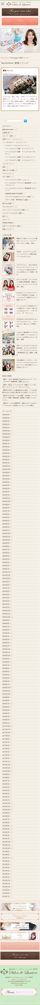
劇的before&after (7, 129)
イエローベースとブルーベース (15, 145)
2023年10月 (6, 501)
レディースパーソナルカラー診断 (13, 210)
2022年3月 (5, 562)
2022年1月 (5, 569)
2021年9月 (5, 581)
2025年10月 (6, 434)
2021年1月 (5, 607)
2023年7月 (5, 511)
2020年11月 (6, 614)
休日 (3, 216)
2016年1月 (5, 800)
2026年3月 (5, 421)
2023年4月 (5, 520)
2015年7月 (5, 819)
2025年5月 (5, 450)
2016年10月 (6, 771)
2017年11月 (6, 729)
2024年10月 (6, 469)
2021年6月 (5, 591)
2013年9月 (5, 890)
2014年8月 (5, 854)
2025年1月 (5, 463)
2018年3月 (5, 716)
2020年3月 (5, 639)
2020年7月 (5, 626)
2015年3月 (5, 832)
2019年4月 (5, 675)
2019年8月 (5, 662)
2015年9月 (5, 813)
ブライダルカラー (8, 206)
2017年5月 (5, 748)
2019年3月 (5, 678)
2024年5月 (5, 482)
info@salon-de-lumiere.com (19, 983)
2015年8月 (5, 816)
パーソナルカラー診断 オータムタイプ (18, 160)
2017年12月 (6, 726)
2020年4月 (5, 636)
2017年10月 (6, 732)
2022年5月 (5, 556)
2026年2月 (5, 424)
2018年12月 (6, 687)
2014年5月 (5, 864)
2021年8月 (5, 585)
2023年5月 (5, 517)
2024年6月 (5, 479)
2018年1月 (5, 723)
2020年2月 (5, 642)
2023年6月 (5, 514)
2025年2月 (5, 459)
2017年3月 (5, 755)
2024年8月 (5, 475)
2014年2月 (5, 874)
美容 (3, 167)
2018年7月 (5, 704)
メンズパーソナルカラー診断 (12, 213)
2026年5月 (5, 414)
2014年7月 (5, 858)
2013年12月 (6, 880)
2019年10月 (6, 655)
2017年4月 (5, 752)
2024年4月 (5, 485)
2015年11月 (6, 806)
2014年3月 (5, 870)
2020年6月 (5, 630)
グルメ (4, 219)
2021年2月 (5, 604)
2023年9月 (5, 504)
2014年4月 (5, 867)
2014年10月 (6, 848)
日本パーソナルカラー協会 (11, 226)
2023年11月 (6, 498)
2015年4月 (5, 829)
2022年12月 (6, 533)
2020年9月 (5, 620)
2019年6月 (5, 668)
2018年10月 (6, 694)
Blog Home (4, 58)
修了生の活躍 (6, 203)
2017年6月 (5, 745)
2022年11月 (6, 537)
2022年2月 (5, 565)
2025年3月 (5, 456)
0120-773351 (19, 985)
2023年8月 (5, 508)
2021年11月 (6, 575)
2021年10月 (6, 578)
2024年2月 (5, 492)
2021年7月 (5, 588)
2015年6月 (5, 822)
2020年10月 (6, 617)
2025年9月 (5, 437)
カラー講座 (6, 176)
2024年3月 (5, 488)
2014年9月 (5, 851)
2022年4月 (5, 559)
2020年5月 (5, 633)
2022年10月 (6, 540)
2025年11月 (6, 431)
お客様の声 (6, 133)
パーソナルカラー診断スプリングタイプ (18, 157)
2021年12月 (6, 572)
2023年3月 (5, 524)
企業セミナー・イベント (10, 139)
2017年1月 (5, 761)
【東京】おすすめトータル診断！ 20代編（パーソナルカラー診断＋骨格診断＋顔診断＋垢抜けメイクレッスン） (19, 398)
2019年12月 (6, 649)
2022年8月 (5, 546)
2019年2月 (5, 681)
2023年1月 (5, 530)
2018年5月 (5, 710)
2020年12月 (6, 610)
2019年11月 (6, 652)
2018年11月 (6, 691)
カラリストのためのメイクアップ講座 (18, 196)
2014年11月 (6, 845)
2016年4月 (5, 790)
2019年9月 (5, 659)
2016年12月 (6, 765)
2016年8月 (5, 777)
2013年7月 (5, 896)
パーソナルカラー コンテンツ (12, 142)
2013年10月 (6, 887)
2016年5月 (5, 787)
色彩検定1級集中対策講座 (14, 193)
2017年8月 (5, 739)
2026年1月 (5, 427)
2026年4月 (5, 418)
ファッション (6, 173)
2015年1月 (5, 838)
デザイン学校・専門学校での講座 (16, 200)
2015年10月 (6, 809)
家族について (6, 229)
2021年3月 (5, 601)
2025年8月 (5, 440)
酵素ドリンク (8, 70)
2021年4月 (5, 598)
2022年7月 (5, 549)
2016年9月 (5, 774)
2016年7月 (5, 781)
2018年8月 (5, 700)
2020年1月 (5, 646)
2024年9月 (5, 472)
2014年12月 (6, 842)
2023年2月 (5, 527)
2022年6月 (5, 553)
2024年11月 (6, 466)
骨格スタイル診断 (8, 170)
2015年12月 (6, 803)
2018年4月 (5, 713)
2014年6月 (5, 861)
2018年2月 (5, 720)
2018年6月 (5, 707)
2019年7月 (5, 665)
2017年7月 (5, 742)
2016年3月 (5, 793)
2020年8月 (5, 623)
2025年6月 (5, 447)
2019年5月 (5, 671)
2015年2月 (5, 835)
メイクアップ (6, 164)
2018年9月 (5, 697)
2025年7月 (5, 443)
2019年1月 (5, 684)
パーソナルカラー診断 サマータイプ (18, 148)
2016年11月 (6, 768)
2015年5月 (5, 826)
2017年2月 (5, 758)
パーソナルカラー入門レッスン (15, 180)
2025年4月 (5, 453)
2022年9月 (5, 543)
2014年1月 (5, 877)
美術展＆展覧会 (7, 223)
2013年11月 (6, 883)
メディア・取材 (7, 136)
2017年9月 (5, 736)
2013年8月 (5, 893)
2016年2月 (5, 797)
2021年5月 (5, 594)
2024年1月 (5, 495)
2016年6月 (5, 784)
